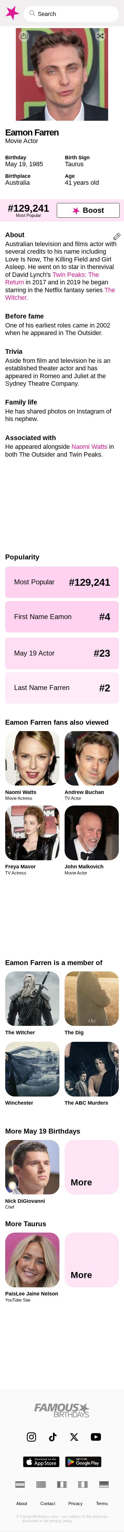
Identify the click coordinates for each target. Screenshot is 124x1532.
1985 (36, 164)
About (21, 1504)
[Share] (23, 36)
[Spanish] (20, 1484)
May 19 (15, 164)
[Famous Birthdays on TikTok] (49, 1437)
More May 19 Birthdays (42, 1131)
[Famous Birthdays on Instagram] (28, 1437)
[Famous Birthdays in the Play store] (83, 1461)
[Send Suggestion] (117, 238)
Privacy (75, 1504)
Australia (17, 182)
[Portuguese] (41, 1484)
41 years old (82, 182)
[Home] (62, 1410)
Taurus (74, 164)
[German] (104, 1484)
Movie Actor (21, 140)
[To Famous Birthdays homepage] (11, 13)
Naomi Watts (89, 446)
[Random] (100, 36)
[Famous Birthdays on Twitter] (71, 1437)
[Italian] (83, 1484)
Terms (102, 1504)
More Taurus (25, 1224)
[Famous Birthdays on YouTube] (94, 1436)
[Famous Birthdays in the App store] (41, 1461)
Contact (47, 1504)
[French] (62, 1484)
